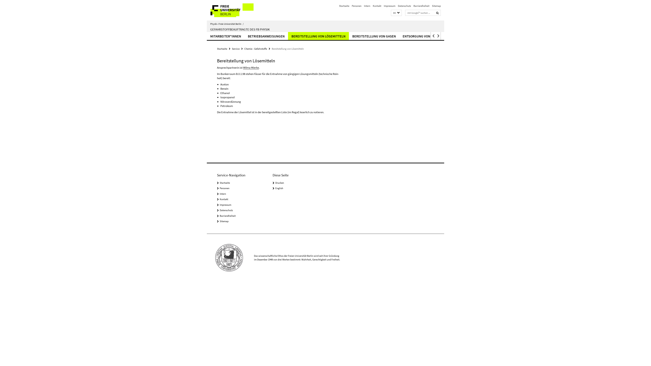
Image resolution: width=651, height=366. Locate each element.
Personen (356, 5)
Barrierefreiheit (421, 5)
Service (236, 48)
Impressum (389, 5)
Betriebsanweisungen (266, 36)
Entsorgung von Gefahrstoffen (429, 36)
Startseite (344, 5)
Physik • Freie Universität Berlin (227, 24)
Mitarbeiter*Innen (225, 36)
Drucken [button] (279, 182)
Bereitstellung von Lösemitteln (318, 36)
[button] (396, 13)
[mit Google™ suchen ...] (437, 13)
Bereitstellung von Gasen (374, 36)
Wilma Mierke (251, 67)
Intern (367, 5)
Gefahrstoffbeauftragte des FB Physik (240, 29)
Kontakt (377, 5)
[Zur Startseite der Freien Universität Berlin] (235, 10)
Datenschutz (404, 5)
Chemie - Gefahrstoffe (255, 48)
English (279, 188)
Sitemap (436, 5)
